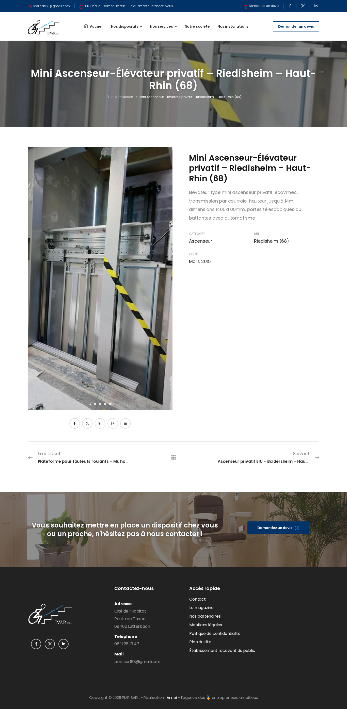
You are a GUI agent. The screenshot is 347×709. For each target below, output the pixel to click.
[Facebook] (74, 423)
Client (194, 254)
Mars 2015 (200, 261)
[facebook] (290, 6)
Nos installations (233, 26)
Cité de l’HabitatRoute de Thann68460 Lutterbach (132, 618)
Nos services (161, 26)
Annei (172, 697)
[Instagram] (112, 423)
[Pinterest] (100, 423)
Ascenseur (200, 241)
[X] (87, 423)
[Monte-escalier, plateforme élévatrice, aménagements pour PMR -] (43, 27)
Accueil (96, 26)
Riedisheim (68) (271, 241)
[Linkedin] (125, 423)
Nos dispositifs (124, 26)
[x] (303, 6)
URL (256, 234)
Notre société (197, 26)
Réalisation (124, 96)
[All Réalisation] (173, 457)
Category (197, 234)
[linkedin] (316, 6)
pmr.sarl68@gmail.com (137, 662)
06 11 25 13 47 (126, 644)
